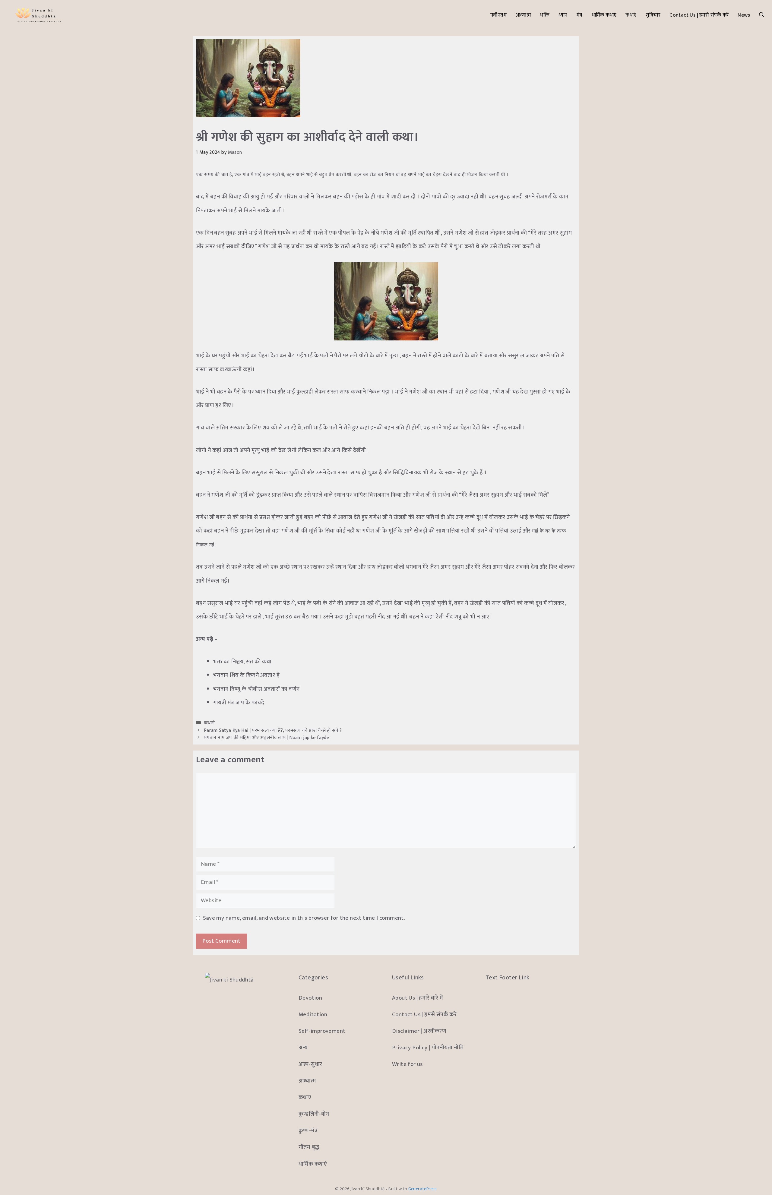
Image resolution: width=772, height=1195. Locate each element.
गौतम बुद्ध (309, 1147)
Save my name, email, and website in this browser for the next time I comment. (304, 918)
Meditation (313, 1014)
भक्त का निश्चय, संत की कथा (242, 661)
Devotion (310, 998)
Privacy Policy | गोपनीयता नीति (428, 1047)
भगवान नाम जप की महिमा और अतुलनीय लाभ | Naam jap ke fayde (266, 738)
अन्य (303, 1047)
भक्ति (544, 15)
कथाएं (630, 15)
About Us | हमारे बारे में (417, 998)
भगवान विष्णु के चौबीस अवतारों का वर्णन (256, 689)
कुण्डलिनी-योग (314, 1114)
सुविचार (653, 15)
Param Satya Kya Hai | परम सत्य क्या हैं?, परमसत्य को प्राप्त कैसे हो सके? (273, 730)
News (744, 15)
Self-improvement (322, 1031)
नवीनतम (498, 15)
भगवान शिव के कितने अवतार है (246, 675)
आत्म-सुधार (310, 1064)
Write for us (407, 1064)
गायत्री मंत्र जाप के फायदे (239, 702)
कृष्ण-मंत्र (308, 1130)
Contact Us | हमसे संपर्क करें (699, 15)
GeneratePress (422, 1189)
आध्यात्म (523, 15)
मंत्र (580, 15)
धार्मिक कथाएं (604, 15)
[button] (762, 15)
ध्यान (563, 15)
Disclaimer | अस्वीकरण (419, 1031)
